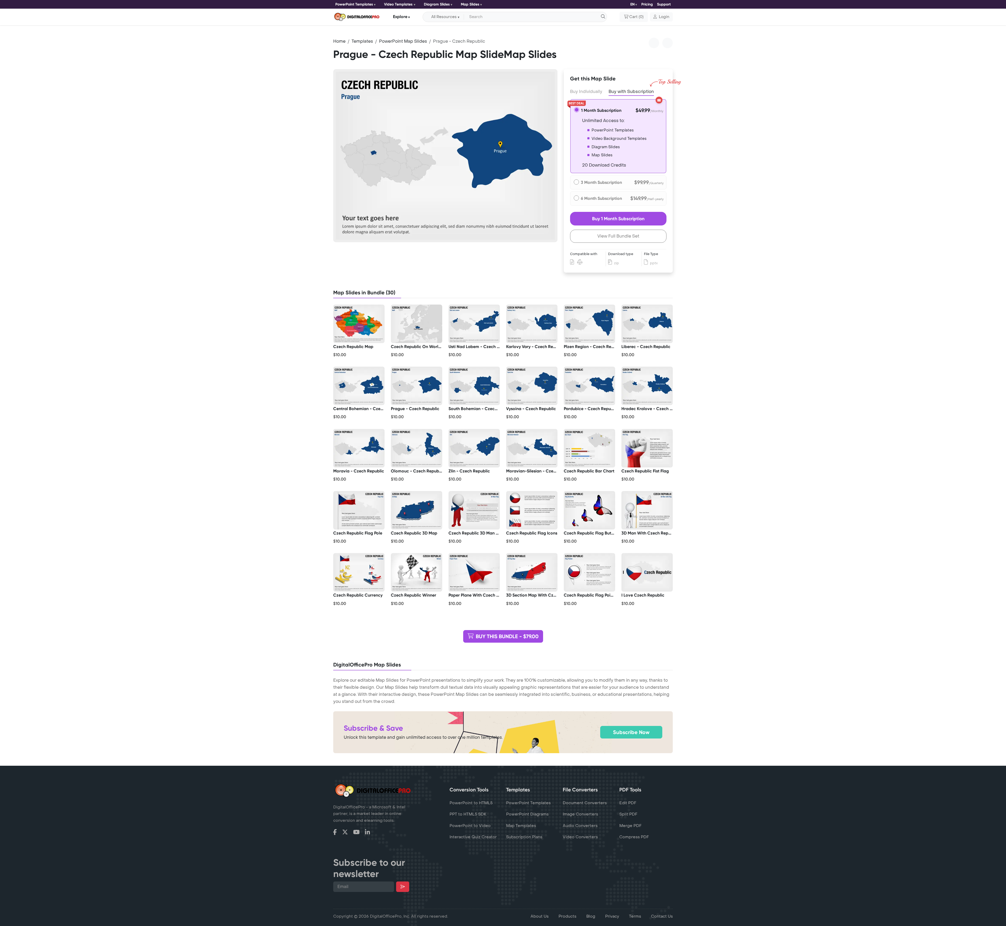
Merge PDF (630, 825)
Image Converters (580, 814)
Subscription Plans (524, 837)
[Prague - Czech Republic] (416, 386)
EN (632, 4)
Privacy (612, 916)
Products (567, 916)
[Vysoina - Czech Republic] (532, 386)
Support (664, 4)
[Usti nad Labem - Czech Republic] (474, 323)
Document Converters (585, 803)
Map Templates (521, 825)
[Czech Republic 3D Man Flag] (474, 510)
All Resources (444, 16)
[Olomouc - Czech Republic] (416, 448)
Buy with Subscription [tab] (631, 91)
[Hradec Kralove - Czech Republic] (647, 386)
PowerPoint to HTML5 (471, 803)
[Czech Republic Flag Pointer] (589, 572)
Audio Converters (580, 825)
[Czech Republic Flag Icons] (532, 510)
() (636, 16)
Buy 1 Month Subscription (618, 219)
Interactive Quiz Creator (473, 837)
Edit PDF (627, 803)
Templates (362, 41)
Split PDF (628, 814)
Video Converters (580, 837)
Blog (590, 916)
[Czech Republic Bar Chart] (589, 448)
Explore (400, 16)
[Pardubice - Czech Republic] (589, 386)
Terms (635, 916)
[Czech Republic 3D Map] (416, 510)
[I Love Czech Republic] (647, 572)
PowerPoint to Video (470, 825)
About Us (540, 916)
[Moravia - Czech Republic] (359, 448)
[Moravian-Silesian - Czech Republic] (532, 448)
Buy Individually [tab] (586, 91)
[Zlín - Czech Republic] (474, 448)
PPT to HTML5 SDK (468, 814)
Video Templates (398, 4)
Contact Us (662, 916)
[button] (661, 17)
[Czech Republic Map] (359, 323)
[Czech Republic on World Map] (416, 323)
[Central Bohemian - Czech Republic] (359, 386)
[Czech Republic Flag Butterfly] (589, 510)
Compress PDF (634, 837)
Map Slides (470, 4)
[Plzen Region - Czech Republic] (589, 323)
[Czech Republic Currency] (359, 572)
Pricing (647, 4)
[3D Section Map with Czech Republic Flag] (532, 572)
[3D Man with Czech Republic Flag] (647, 510)
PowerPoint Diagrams (527, 814)
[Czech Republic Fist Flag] (647, 448)
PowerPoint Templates (354, 4)
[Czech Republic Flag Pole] (359, 510)
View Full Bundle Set (618, 236)
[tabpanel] (445, 155)
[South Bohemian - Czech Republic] (474, 386)
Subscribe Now (631, 732)
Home (339, 41)
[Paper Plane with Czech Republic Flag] (474, 572)
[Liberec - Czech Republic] (647, 323)
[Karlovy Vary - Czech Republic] (532, 323)
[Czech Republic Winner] (416, 572)
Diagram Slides (437, 4)
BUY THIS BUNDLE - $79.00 (507, 636)
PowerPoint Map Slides (403, 41)
